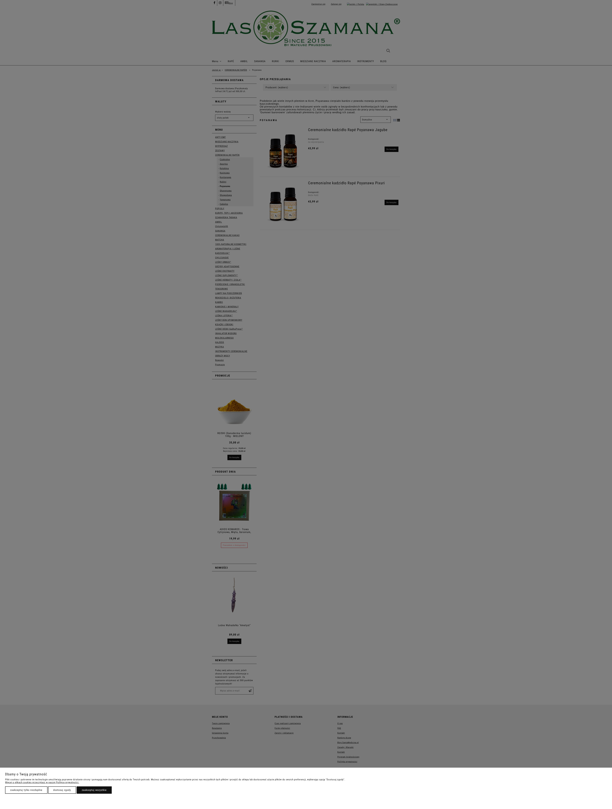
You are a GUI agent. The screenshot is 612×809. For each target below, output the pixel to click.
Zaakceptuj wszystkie (94, 789)
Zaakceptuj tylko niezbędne (26, 789)
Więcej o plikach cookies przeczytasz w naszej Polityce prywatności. (42, 782)
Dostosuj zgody (62, 789)
